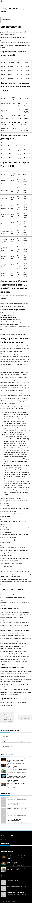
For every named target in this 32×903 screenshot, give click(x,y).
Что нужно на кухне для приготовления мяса (14, 819)
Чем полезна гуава (12, 797)
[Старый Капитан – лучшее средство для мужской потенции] (3, 771)
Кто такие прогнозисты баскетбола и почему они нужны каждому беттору (17, 760)
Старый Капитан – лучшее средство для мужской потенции (17, 770)
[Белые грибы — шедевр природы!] (3, 810)
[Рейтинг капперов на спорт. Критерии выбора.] (3, 765)
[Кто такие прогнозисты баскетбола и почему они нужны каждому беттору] (3, 759)
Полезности (13, 746)
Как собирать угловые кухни (15, 813)
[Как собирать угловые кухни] (3, 815)
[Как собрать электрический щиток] (3, 804)
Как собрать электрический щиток (16, 803)
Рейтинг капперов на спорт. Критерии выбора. (15, 765)
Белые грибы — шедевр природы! (16, 808)
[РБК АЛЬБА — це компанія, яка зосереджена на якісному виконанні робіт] (3, 784)
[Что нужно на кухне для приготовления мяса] (3, 820)
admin (8, 736)
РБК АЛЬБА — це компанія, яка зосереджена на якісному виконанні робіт (17, 785)
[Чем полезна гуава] (3, 799)
